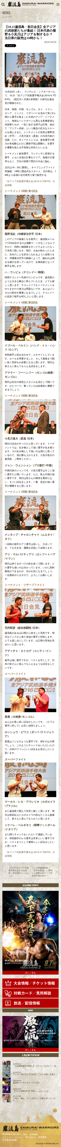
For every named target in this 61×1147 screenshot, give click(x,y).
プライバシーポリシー (12, 1137)
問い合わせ (30, 1137)
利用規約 (34, 1134)
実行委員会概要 (9, 1139)
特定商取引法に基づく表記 (14, 1134)
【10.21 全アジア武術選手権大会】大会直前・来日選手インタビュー (18, 871)
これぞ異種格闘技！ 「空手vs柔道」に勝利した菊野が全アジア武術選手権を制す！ (42, 871)
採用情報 (42, 1137)
